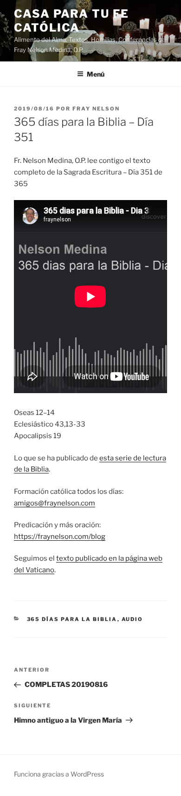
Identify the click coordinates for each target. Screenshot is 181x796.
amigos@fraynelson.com (54, 503)
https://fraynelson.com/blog (59, 536)
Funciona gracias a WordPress (59, 774)
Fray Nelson (96, 108)
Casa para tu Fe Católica (71, 20)
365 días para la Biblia (72, 619)
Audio (132, 619)
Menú (95, 74)
